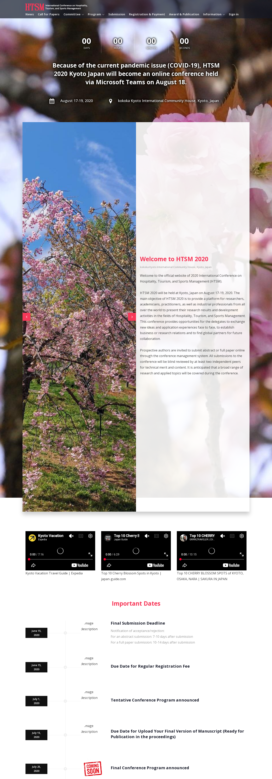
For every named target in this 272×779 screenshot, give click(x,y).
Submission (116, 14)
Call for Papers (49, 14)
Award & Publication (184, 14)
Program (94, 14)
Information (212, 14)
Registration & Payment (147, 14)
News (29, 14)
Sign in (234, 14)
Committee (72, 14)
